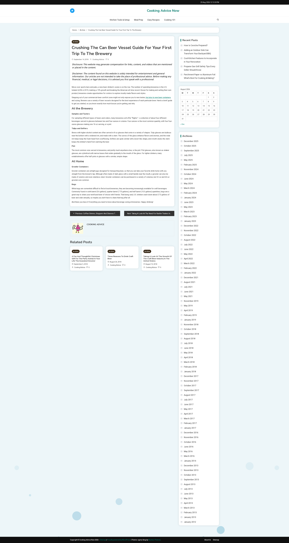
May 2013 (188, 498)
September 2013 (191, 479)
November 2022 (191, 230)
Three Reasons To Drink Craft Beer (120, 257)
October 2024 (190, 174)
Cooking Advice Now (163, 10)
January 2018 (190, 371)
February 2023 (190, 216)
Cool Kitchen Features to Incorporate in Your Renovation (200, 60)
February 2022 (190, 268)
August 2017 (189, 395)
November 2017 (191, 381)
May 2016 (188, 451)
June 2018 (188, 348)
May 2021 (188, 296)
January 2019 (190, 320)
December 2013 (191, 465)
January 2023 (190, 221)
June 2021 (188, 291)
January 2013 (190, 517)
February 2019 (190, 315)
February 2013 (190, 512)
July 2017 (188, 399)
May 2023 (188, 207)
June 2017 (188, 404)
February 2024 (190, 193)
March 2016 (189, 456)
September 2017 (191, 390)
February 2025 (190, 165)
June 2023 (188, 202)
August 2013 (189, 484)
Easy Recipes (154, 20)
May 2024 (188, 183)
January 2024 (190, 197)
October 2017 (190, 385)
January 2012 (190, 522)
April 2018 (188, 357)
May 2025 (188, 160)
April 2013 (188, 503)
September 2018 (191, 334)
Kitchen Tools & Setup (120, 20)
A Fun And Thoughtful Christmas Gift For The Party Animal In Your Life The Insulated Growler (86, 258)
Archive (75, 42)
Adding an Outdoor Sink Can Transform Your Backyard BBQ (197, 52)
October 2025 (190, 146)
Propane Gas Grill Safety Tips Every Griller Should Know (199, 68)
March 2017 (189, 418)
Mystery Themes (154, 540)
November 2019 (191, 301)
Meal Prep (138, 20)
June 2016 (188, 446)
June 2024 (188, 179)
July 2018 (188, 343)
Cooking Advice (98, 59)
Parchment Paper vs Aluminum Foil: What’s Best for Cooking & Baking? (200, 76)
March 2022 (189, 263)
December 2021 (191, 277)
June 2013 (188, 493)
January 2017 (190, 428)
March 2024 (189, 188)
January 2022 (190, 273)
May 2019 (188, 305)
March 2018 (189, 362)
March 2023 (189, 211)
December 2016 (191, 432)
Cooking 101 (169, 20)
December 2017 (191, 376)
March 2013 (189, 508)
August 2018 (189, 338)
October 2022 (190, 235)
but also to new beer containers (158, 97)
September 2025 (191, 150)
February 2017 (190, 423)
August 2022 (189, 240)
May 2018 (188, 352)
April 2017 (188, 414)
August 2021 (189, 282)
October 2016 (190, 442)
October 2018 (190, 329)
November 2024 (191, 169)
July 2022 (188, 244)
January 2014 (190, 461)
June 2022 (188, 249)
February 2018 (190, 367)
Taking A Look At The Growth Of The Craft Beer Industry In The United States (157, 258)
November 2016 (191, 437)
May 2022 (188, 254)
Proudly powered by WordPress (119, 540)
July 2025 (188, 155)
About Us (207, 540)
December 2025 (191, 141)
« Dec (183, 124)
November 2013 (191, 470)
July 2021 (188, 287)
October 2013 (190, 475)
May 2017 (188, 409)
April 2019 (188, 310)
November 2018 (191, 324)
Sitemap (103, 540)
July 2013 (188, 489)
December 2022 (191, 226)
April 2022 (188, 258)
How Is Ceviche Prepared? (196, 45)
